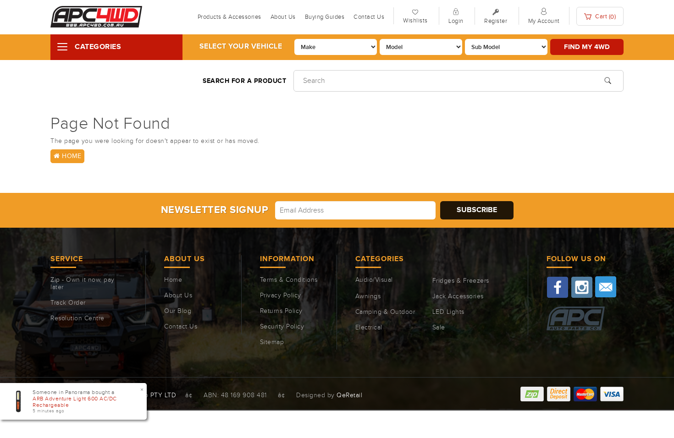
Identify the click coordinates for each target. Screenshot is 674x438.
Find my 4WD (587, 47)
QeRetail (349, 395)
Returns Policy (281, 311)
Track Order (68, 303)
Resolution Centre (77, 318)
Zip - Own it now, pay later (82, 283)
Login (456, 21)
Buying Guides (325, 17)
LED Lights (448, 312)
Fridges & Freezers (460, 281)
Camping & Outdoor (385, 312)
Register (495, 21)
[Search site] (608, 79)
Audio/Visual (374, 280)
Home (71, 156)
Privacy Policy (280, 295)
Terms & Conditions (289, 280)
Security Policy (282, 326)
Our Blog (177, 311)
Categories (98, 47)
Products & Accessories (229, 17)
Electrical (368, 327)
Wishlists (415, 20)
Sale (438, 327)
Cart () (605, 17)
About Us (283, 17)
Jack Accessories (458, 296)
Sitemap (272, 342)
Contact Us (369, 17)
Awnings (368, 296)
